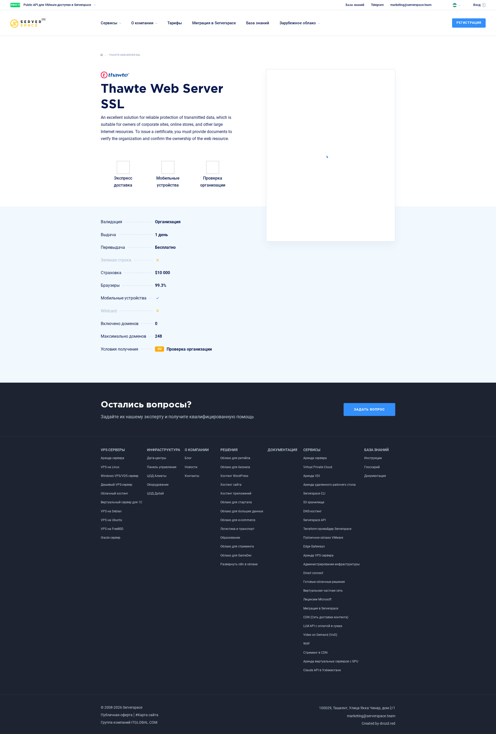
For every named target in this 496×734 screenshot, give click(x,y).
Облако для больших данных (241, 511)
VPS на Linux (110, 467)
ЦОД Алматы (156, 476)
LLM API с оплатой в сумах (322, 626)
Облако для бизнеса (235, 467)
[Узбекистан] (456, 4)
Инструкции (373, 458)
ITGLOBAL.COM (144, 722)
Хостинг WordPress (234, 476)
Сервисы (311, 450)
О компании (197, 450)
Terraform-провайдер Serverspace (327, 529)
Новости (191, 467)
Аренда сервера (112, 458)
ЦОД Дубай (155, 493)
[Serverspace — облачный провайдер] (102, 55)
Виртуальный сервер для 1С (121, 502)
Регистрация (468, 23)
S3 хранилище (313, 502)
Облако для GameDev (236, 555)
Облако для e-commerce (237, 520)
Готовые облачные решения (324, 582)
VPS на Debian (111, 511)
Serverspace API (314, 520)
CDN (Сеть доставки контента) (325, 617)
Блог (188, 458)
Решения (229, 450)
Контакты (192, 476)
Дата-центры (156, 458)
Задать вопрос (369, 409)
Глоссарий (372, 467)
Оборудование (157, 484)
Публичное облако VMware (323, 537)
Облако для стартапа (236, 502)
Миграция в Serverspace (214, 23)
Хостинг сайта (231, 484)
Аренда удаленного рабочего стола (329, 484)
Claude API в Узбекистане (322, 670)
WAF (306, 643)
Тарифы (174, 23)
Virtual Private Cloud (317, 467)
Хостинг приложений (235, 493)
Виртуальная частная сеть (323, 590)
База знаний (355, 5)
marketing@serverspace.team (410, 5)
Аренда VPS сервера (318, 555)
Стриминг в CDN (315, 652)
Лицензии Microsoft (317, 599)
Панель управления (161, 467)
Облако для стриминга (237, 546)
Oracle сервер (110, 537)
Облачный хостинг (114, 493)
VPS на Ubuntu (111, 520)
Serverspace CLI (314, 493)
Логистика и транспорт (237, 529)
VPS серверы (113, 450)
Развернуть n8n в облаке (239, 564)
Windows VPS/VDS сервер (119, 476)
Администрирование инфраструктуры (331, 564)
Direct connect (313, 573)
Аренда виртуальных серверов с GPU (330, 661)
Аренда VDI (311, 476)
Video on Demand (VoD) (320, 635)
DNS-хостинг (312, 511)
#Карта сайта (146, 715)
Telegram (377, 5)
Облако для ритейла (235, 458)
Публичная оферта (117, 715)
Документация (282, 450)
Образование (230, 537)
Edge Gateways (314, 546)
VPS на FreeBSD (112, 529)
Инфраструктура (163, 450)
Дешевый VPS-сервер (116, 484)
